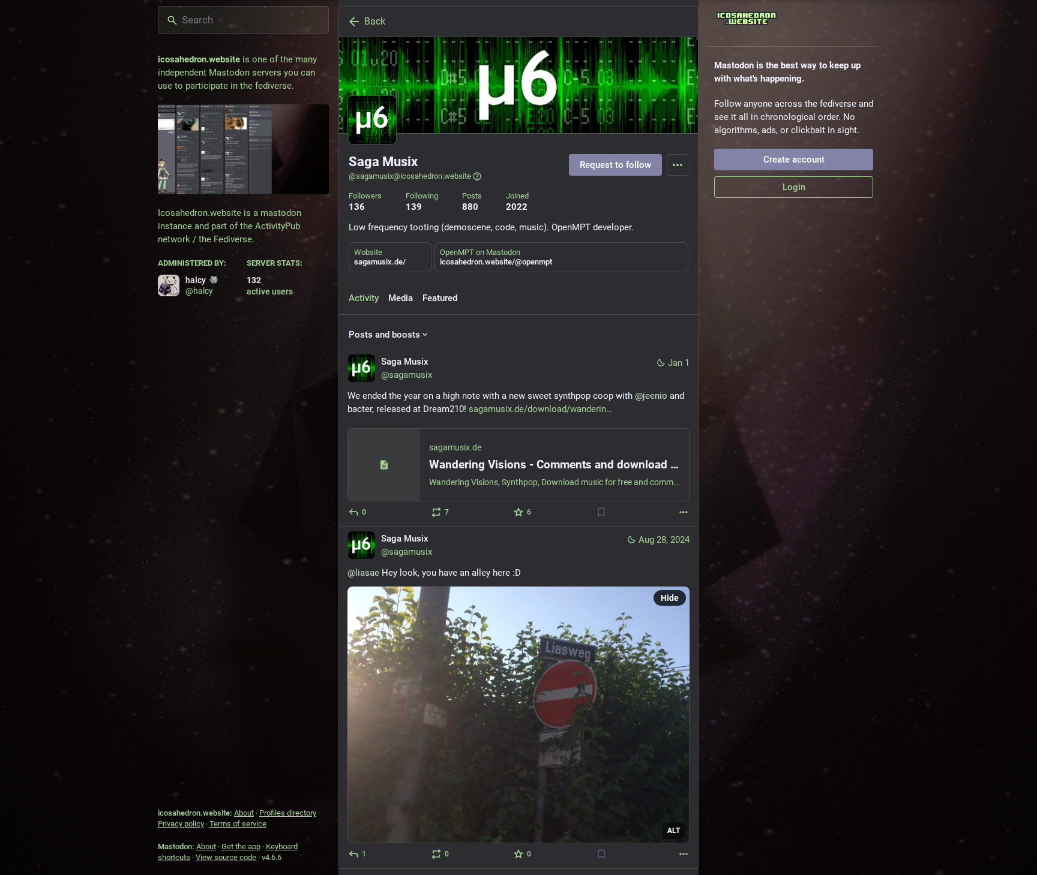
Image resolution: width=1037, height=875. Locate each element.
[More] (684, 512)
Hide (670, 598)
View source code (226, 857)
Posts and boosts (384, 334)
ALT (673, 830)
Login (794, 187)
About (244, 812)
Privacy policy (181, 823)
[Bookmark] (601, 512)
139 (414, 207)
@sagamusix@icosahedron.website (410, 176)
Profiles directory (287, 812)
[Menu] (677, 165)
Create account (794, 159)
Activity (364, 298)
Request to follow (615, 165)
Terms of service (237, 823)
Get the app (240, 846)
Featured (439, 298)
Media (400, 298)
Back (374, 21)
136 (357, 207)
